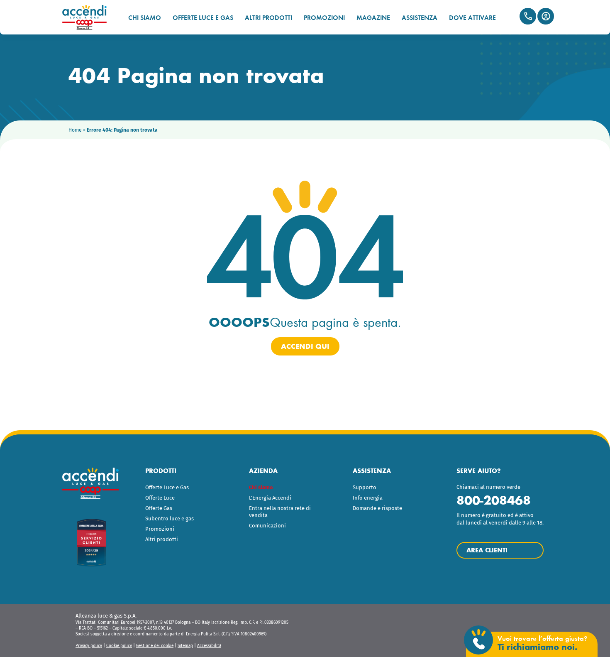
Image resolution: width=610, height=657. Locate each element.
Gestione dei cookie (154, 645)
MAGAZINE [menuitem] (373, 18)
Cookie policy (119, 645)
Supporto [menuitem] (364, 487)
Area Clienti (545, 16)
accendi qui (305, 346)
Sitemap (185, 645)
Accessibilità (209, 645)
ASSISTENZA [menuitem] (419, 18)
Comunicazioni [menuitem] (267, 525)
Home (75, 130)
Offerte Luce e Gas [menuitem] (167, 487)
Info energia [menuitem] (368, 498)
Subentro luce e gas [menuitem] (169, 518)
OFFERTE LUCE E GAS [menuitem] (203, 18)
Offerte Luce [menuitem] (160, 498)
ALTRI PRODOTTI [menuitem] (268, 18)
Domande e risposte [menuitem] (377, 508)
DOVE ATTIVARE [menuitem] (472, 18)
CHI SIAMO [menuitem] (144, 18)
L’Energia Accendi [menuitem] (270, 498)
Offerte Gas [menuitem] (158, 508)
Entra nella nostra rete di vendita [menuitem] (280, 511)
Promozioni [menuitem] (159, 529)
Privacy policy (89, 645)
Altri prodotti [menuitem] (161, 539)
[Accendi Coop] (88, 17)
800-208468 (493, 500)
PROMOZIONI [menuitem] (324, 18)
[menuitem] (283, 487)
